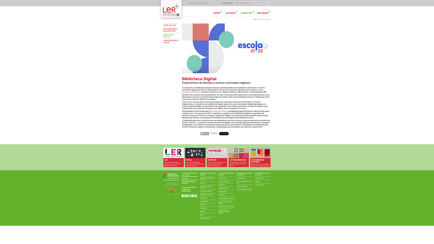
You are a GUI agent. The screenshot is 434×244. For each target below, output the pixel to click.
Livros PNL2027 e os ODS (244, 190)
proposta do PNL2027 (191, 92)
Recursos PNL (259, 178)
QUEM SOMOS (193, 3)
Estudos (257, 181)
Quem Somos (186, 175)
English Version (186, 191)
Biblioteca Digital (242, 186)
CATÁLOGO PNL (169, 25)
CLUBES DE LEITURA (206, 194)
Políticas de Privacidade (189, 187)
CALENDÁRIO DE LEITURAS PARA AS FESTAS (224, 211)
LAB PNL (202, 183)
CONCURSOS (204, 201)
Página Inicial (258, 19)
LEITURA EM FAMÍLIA (206, 191)
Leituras (221, 175)
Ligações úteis (259, 185)
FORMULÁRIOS (227, 3)
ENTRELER (221, 185)
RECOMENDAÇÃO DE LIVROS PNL (170, 30)
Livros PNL (240, 175)
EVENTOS (203, 205)
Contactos (185, 178)
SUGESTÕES (222, 178)
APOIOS (202, 211)
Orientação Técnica (220, 111)
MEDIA (202, 215)
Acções (202, 175)
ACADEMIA (203, 208)
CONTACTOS (203, 3)
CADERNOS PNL (223, 188)
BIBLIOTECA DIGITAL (168, 36)
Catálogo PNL (241, 178)
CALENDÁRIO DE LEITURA (226, 198)
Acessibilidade (186, 189)
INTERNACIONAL (205, 218)
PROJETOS (203, 198)
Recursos (258, 175)
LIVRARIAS (221, 195)
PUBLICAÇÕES (222, 191)
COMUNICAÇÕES (223, 181)
